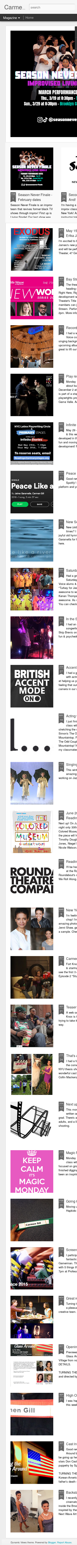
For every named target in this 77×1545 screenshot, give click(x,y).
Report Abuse (64, 1542)
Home (29, 17)
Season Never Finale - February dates (35, 197)
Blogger (52, 1542)
